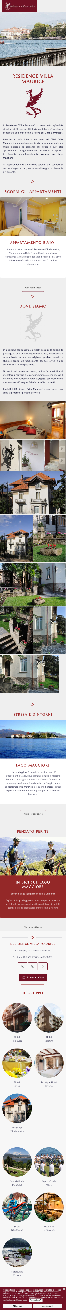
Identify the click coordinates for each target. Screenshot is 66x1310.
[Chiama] (22, 966)
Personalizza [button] (35, 1300)
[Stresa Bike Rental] (17, 1213)
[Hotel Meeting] (49, 1024)
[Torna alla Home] (19, 6)
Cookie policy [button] (22, 1300)
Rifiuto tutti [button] (17, 1306)
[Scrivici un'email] (32, 966)
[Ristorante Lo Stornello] (49, 1213)
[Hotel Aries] (17, 1069)
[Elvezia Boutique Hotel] (49, 1069)
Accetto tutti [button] (47, 1306)
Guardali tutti (33, 288)
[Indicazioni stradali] (43, 966)
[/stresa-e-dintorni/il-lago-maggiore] (33, 739)
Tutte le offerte (33, 927)
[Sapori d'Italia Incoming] (17, 1168)
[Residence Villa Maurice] (17, 1115)
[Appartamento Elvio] (33, 237)
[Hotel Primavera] (17, 1024)
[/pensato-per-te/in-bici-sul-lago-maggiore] (33, 856)
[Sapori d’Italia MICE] (49, 1168)
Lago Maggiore (33, 765)
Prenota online (34, 977)
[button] (62, 6)
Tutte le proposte (33, 814)
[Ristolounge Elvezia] (17, 1259)
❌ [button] (64, 1289)
